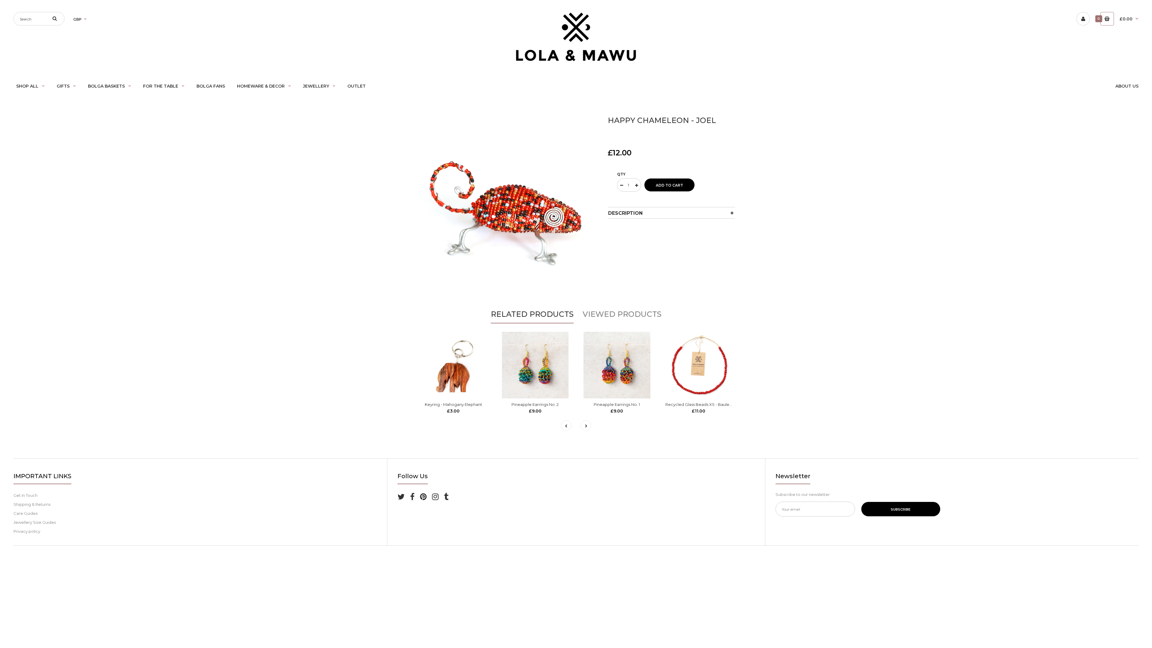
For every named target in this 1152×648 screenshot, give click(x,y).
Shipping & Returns (32, 504)
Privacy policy (27, 531)
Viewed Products (622, 314)
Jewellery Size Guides (35, 522)
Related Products (532, 314)
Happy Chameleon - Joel (662, 120)
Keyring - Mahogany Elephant (453, 404)
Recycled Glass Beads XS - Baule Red (701, 404)
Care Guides (26, 513)
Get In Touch (26, 495)
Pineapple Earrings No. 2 (535, 404)
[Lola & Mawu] (576, 59)
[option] (508, 202)
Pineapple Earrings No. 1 (617, 404)
